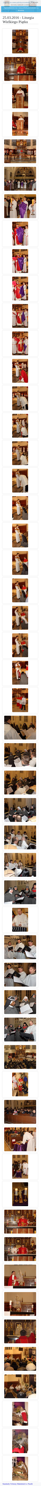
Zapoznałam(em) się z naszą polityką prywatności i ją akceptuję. (21, 9)
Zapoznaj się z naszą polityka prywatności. (17, 2)
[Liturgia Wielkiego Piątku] (20, 41)
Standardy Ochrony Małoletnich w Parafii (18, 1484)
